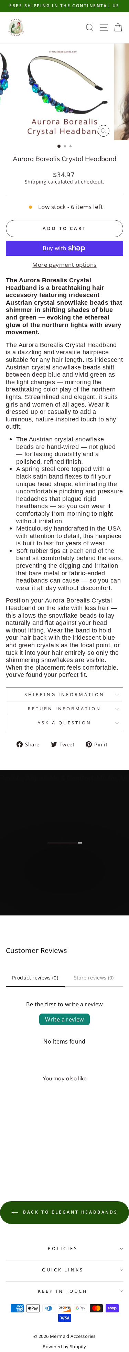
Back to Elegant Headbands (69, 1212)
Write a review (64, 1019)
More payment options (64, 264)
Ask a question (64, 723)
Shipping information (64, 694)
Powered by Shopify (64, 1347)
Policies (63, 1248)
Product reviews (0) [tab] (35, 977)
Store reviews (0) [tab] (94, 977)
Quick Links (63, 1270)
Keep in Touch (63, 1291)
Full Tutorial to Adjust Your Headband (64, 904)
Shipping (35, 182)
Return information (64, 708)
